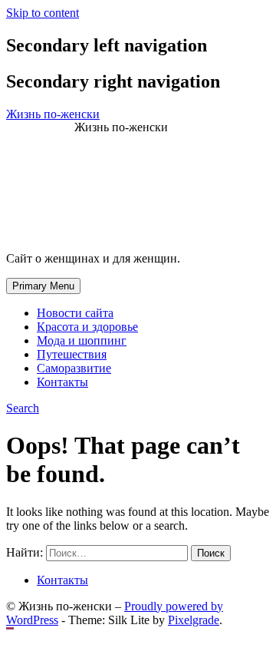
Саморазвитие (74, 368)
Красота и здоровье (87, 326)
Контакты (62, 381)
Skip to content (42, 12)
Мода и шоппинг (82, 340)
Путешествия (72, 354)
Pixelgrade (193, 619)
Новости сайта (75, 312)
